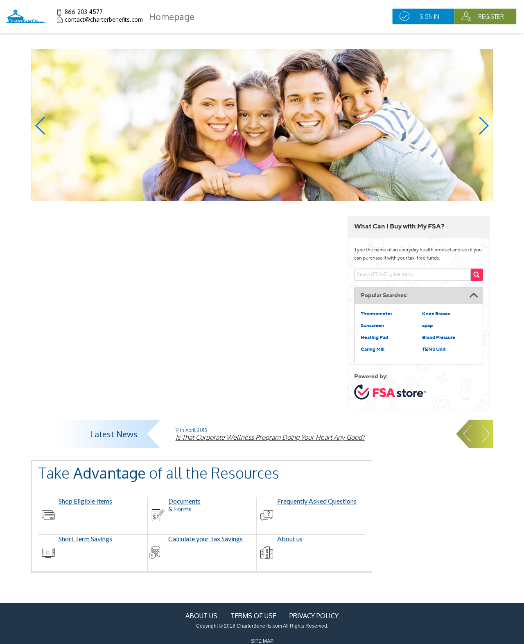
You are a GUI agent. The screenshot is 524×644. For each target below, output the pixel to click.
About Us (201, 616)
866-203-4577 (84, 11)
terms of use (253, 616)
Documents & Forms (184, 505)
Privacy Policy (314, 616)
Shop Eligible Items (85, 501)
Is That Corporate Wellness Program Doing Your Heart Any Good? (270, 437)
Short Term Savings (85, 538)
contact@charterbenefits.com (104, 19)
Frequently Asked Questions (317, 501)
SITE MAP (262, 641)
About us (290, 538)
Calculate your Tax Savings (205, 538)
